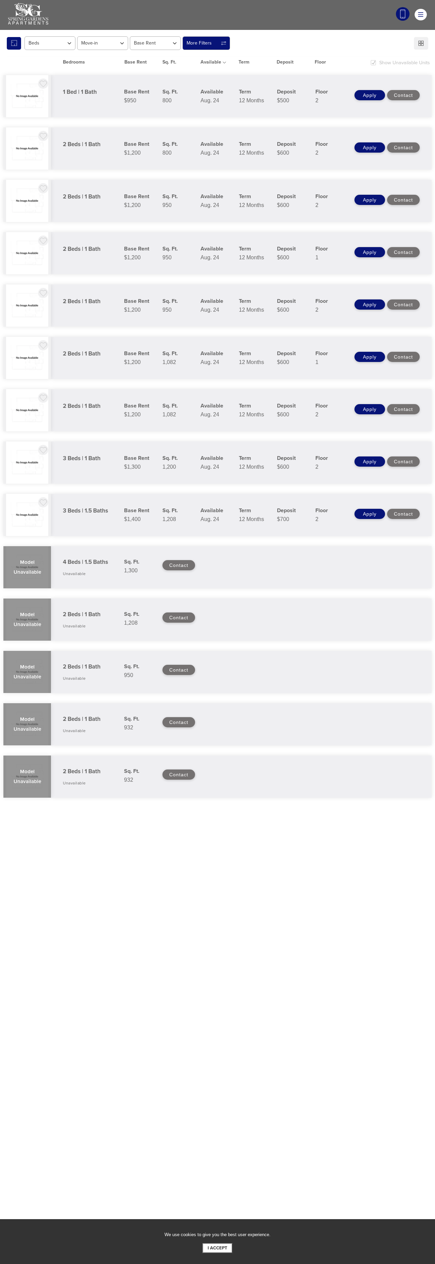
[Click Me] (403, 14)
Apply (370, 95)
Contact (403, 95)
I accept (217, 1248)
